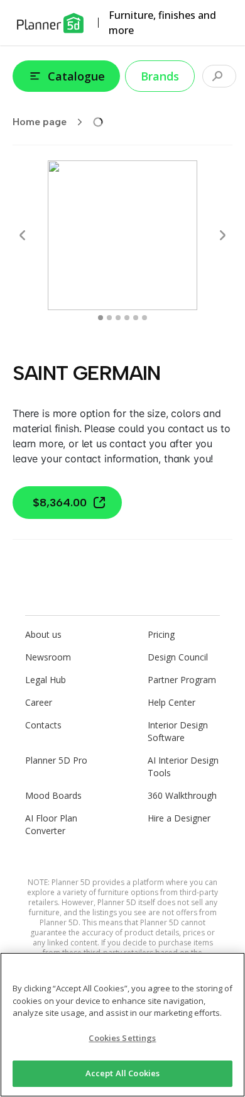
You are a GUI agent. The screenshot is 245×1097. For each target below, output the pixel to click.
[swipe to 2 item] (118, 317)
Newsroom (48, 657)
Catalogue (76, 76)
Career (38, 702)
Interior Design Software (178, 731)
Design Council (178, 657)
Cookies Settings (122, 1038)
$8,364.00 (60, 503)
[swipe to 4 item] (135, 317)
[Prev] (23, 235)
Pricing (161, 634)
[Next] (222, 235)
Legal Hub (45, 680)
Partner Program (182, 680)
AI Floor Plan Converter (51, 824)
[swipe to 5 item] (144, 317)
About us (43, 634)
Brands (160, 76)
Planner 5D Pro (56, 760)
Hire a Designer (179, 818)
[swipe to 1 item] (109, 317)
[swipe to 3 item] (126, 317)
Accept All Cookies (122, 1073)
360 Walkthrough (182, 795)
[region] (122, 1024)
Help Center (171, 702)
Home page (40, 122)
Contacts (43, 725)
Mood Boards (53, 795)
